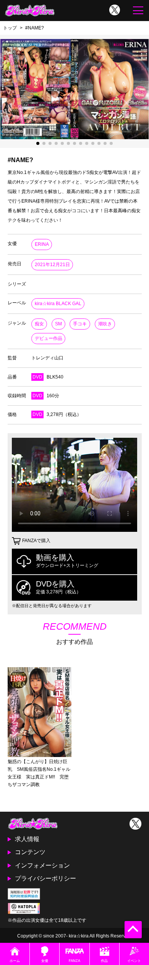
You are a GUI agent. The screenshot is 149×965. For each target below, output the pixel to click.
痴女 (39, 324)
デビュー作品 (48, 338)
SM (58, 324)
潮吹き (105, 324)
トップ (10, 27)
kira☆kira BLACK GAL (58, 303)
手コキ (80, 324)
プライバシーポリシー (45, 878)
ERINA (42, 244)
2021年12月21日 (52, 264)
